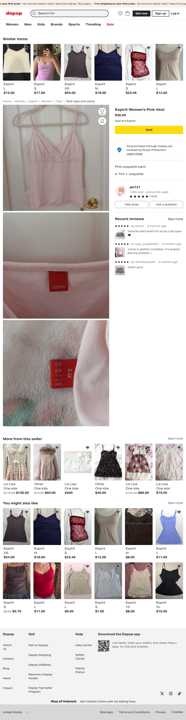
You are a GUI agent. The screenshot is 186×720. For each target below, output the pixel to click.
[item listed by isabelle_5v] (108, 580)
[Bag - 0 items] (127, 13)
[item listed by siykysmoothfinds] (78, 526)
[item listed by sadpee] (139, 526)
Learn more (134, 153)
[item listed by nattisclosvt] (78, 580)
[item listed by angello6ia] (17, 580)
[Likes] (120, 13)
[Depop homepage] (14, 13)
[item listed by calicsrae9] (17, 526)
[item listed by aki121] (17, 462)
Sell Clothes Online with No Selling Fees (108, 701)
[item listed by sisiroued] (169, 526)
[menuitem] (12, 24)
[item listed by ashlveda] (108, 526)
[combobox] (70, 13)
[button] (156, 196)
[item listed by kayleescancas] (169, 580)
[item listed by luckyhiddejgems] (47, 526)
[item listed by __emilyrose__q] (47, 580)
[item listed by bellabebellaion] (139, 580)
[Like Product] (26, 47)
